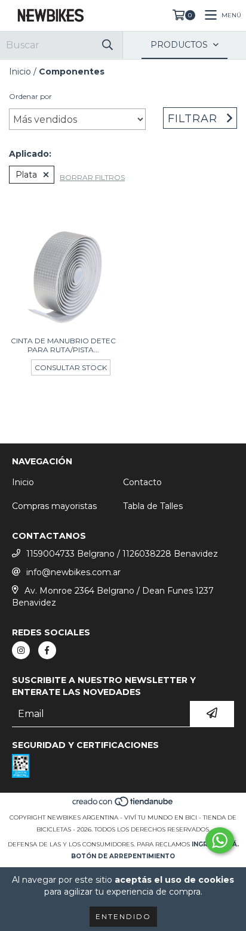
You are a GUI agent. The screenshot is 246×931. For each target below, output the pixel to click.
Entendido (123, 916)
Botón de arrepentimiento (123, 856)
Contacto (142, 482)
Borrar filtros (92, 177)
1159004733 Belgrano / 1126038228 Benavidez (122, 553)
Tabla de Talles (153, 506)
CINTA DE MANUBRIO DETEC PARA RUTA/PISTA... (63, 345)
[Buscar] (107, 45)
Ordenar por (30, 96)
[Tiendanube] (123, 805)
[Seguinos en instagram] (21, 650)
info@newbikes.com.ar (73, 572)
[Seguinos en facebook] (47, 650)
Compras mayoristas (54, 506)
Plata (26, 174)
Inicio (20, 71)
